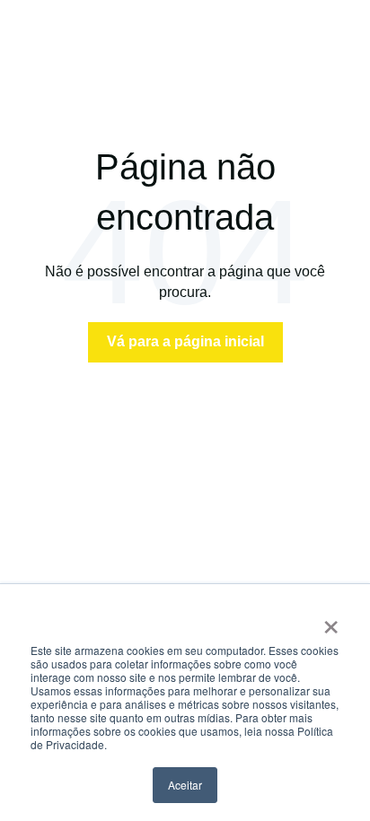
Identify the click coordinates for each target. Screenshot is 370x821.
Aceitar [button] (185, 784)
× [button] (331, 620)
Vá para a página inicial (185, 341)
